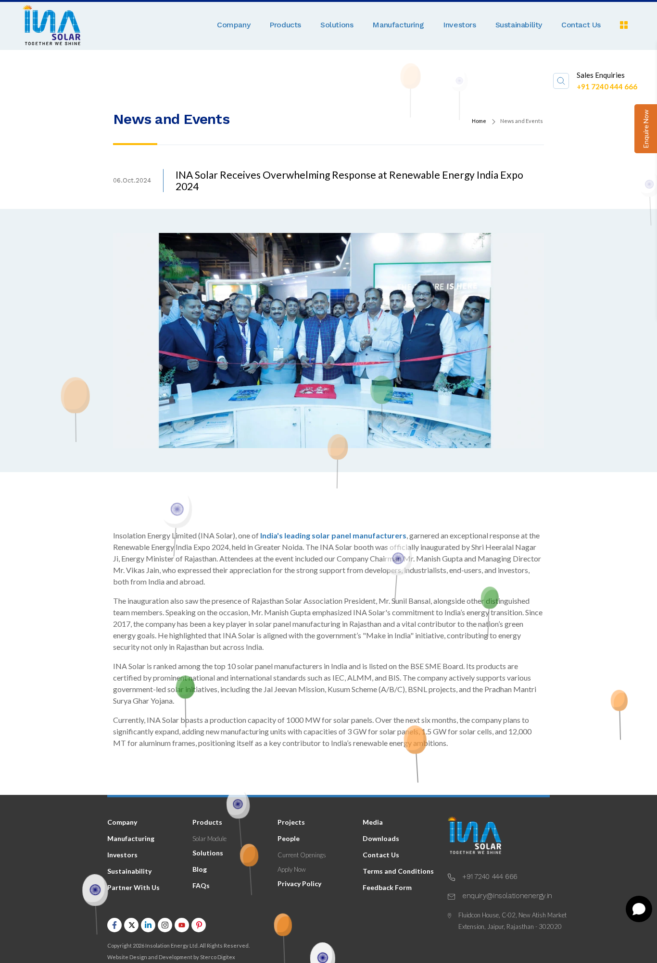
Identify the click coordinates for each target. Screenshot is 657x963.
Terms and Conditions (398, 871)
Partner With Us (133, 887)
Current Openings (302, 855)
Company (233, 24)
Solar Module (209, 838)
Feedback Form (387, 887)
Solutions (336, 24)
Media (373, 822)
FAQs (201, 885)
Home (479, 121)
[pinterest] (198, 926)
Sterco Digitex (217, 957)
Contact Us (581, 24)
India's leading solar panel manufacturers (333, 535)
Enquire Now (646, 129)
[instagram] (165, 926)
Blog (199, 869)
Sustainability (518, 24)
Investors (459, 24)
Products (285, 24)
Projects (291, 822)
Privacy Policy (299, 883)
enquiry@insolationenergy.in (507, 895)
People (289, 838)
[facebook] (114, 926)
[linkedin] (148, 926)
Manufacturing (398, 24)
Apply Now (292, 869)
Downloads (381, 838)
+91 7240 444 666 (607, 86)
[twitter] (131, 926)
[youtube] (182, 926)
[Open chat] (639, 909)
